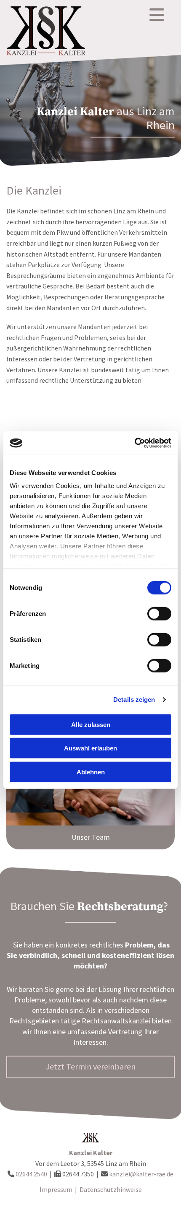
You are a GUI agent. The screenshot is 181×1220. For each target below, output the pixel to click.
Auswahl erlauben (90, 748)
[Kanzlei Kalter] (52, 31)
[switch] (159, 613)
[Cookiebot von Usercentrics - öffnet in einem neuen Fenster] (134, 443)
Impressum (56, 1189)
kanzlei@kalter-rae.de (141, 1174)
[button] (90, 837)
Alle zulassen (90, 724)
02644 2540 (31, 1174)
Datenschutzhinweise (111, 1189)
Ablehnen (91, 771)
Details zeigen (134, 699)
